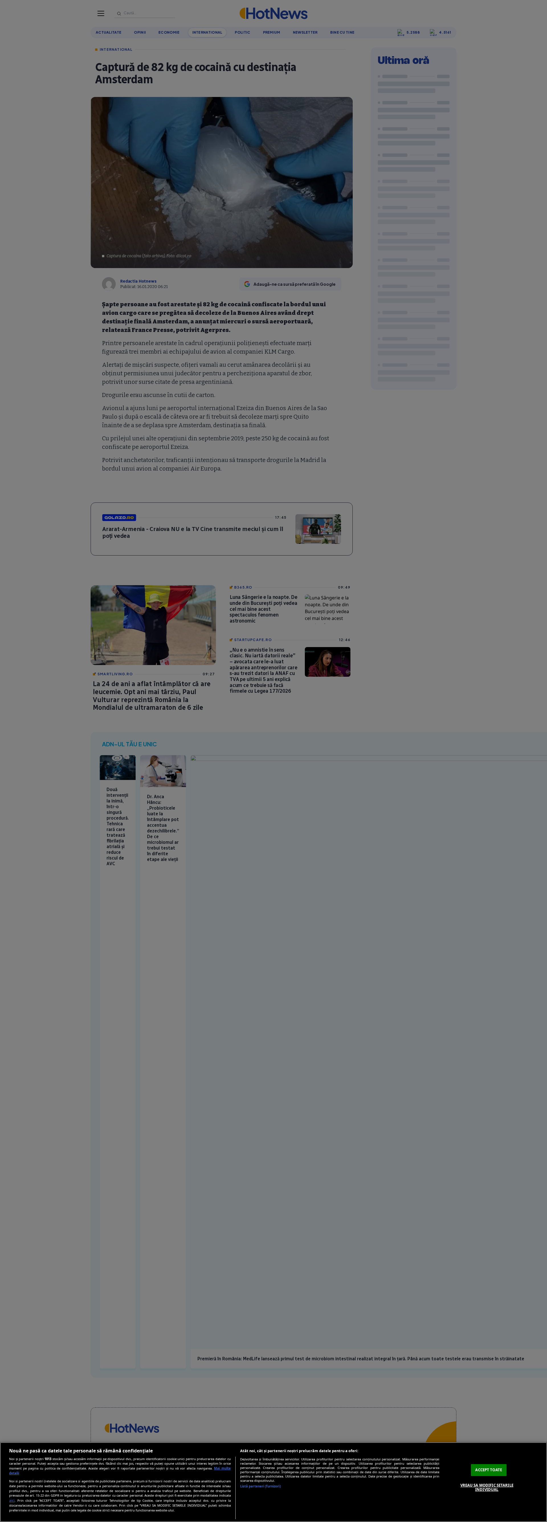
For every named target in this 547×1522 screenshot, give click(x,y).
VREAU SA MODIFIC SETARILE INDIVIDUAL (486, 1487)
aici (12, 1500)
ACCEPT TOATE (488, 1469)
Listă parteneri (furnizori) (260, 1486)
